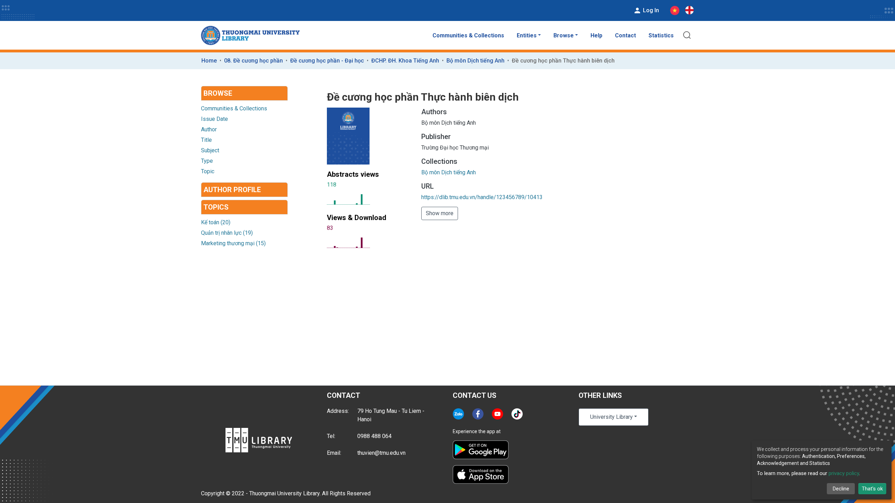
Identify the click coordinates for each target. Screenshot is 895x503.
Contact (625, 35)
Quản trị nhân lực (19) (227, 232)
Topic (207, 171)
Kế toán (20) (215, 222)
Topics (216, 207)
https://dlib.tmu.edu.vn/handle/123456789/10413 (482, 197)
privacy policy (844, 473)
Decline (841, 489)
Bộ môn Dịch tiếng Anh (475, 60)
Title (206, 140)
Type (207, 161)
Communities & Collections (468, 35)
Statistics (661, 35)
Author (209, 129)
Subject (210, 150)
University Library (611, 417)
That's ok (872, 489)
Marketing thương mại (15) (233, 243)
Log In (650, 10)
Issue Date (214, 119)
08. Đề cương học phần (253, 60)
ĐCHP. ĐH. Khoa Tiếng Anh (405, 60)
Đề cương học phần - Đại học (327, 60)
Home (209, 60)
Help (596, 35)
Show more (439, 213)
